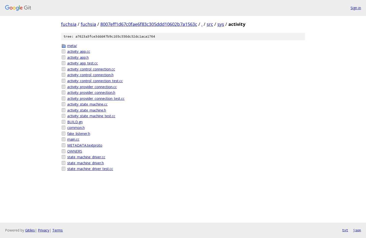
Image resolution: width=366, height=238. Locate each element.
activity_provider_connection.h (91, 92)
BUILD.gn (75, 121)
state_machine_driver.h (85, 163)
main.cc (73, 139)
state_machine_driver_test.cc (90, 168)
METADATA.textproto (84, 145)
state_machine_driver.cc (86, 157)
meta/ (72, 45)
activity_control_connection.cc (91, 69)
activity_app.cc (78, 51)
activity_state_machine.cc (87, 104)
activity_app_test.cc (82, 63)
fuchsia (68, 24)
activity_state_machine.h (86, 110)
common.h (76, 127)
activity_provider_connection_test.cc (95, 98)
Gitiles (30, 230)
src (210, 24)
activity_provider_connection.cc (92, 86)
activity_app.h (78, 57)
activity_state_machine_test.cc (91, 116)
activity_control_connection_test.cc (95, 80)
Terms (57, 230)
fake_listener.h (78, 133)
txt (345, 230)
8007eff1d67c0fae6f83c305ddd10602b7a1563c (148, 24)
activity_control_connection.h (90, 74)
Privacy (43, 230)
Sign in (356, 7)
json (357, 230)
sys (220, 24)
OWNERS (74, 151)
